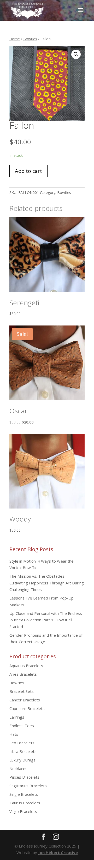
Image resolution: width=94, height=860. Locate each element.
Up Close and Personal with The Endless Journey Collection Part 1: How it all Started (45, 620)
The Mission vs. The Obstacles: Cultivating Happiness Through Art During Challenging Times (46, 583)
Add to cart (28, 170)
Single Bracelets (23, 794)
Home (14, 38)
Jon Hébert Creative (58, 852)
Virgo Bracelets (23, 811)
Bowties (30, 38)
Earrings (16, 717)
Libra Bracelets (23, 751)
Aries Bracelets (23, 674)
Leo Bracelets (21, 742)
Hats (13, 734)
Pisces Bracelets (24, 777)
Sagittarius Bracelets (28, 785)
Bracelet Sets (21, 691)
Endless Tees (21, 725)
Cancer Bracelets (24, 699)
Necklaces (18, 768)
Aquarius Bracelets (26, 665)
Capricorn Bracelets (27, 708)
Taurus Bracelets (24, 802)
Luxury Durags (22, 760)
